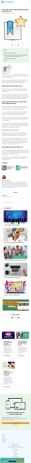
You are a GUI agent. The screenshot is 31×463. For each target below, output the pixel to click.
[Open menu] (28, 2)
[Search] (27, 202)
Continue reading (7, 355)
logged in (6, 196)
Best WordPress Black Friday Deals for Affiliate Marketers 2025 (8, 343)
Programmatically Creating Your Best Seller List (13, 56)
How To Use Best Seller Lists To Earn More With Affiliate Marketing (15, 55)
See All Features (15, 425)
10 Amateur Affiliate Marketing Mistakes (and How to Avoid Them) (22, 343)
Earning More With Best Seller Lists (10, 58)
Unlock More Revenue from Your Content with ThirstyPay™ (8, 373)
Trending (5, 60)
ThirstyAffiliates (15, 95)
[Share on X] (15, 45)
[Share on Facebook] (12, 45)
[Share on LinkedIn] (18, 45)
